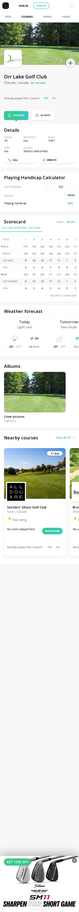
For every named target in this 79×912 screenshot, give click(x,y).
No (54, 98)
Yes (46, 98)
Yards (60, 222)
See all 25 (63, 437)
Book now (52, 531)
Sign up (41, 5)
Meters (71, 222)
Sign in (23, 5)
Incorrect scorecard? (63, 295)
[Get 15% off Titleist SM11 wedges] (39, 884)
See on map (38, 83)
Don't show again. (39, 909)
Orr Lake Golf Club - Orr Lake (21, 227)
